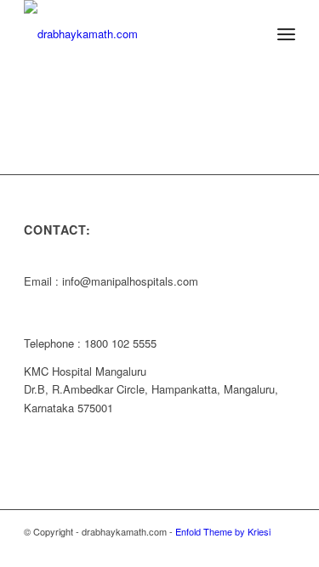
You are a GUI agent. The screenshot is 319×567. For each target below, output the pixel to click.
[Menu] (286, 34)
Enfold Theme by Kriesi (223, 531)
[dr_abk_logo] (132, 34)
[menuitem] (248, 34)
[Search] (248, 34)
